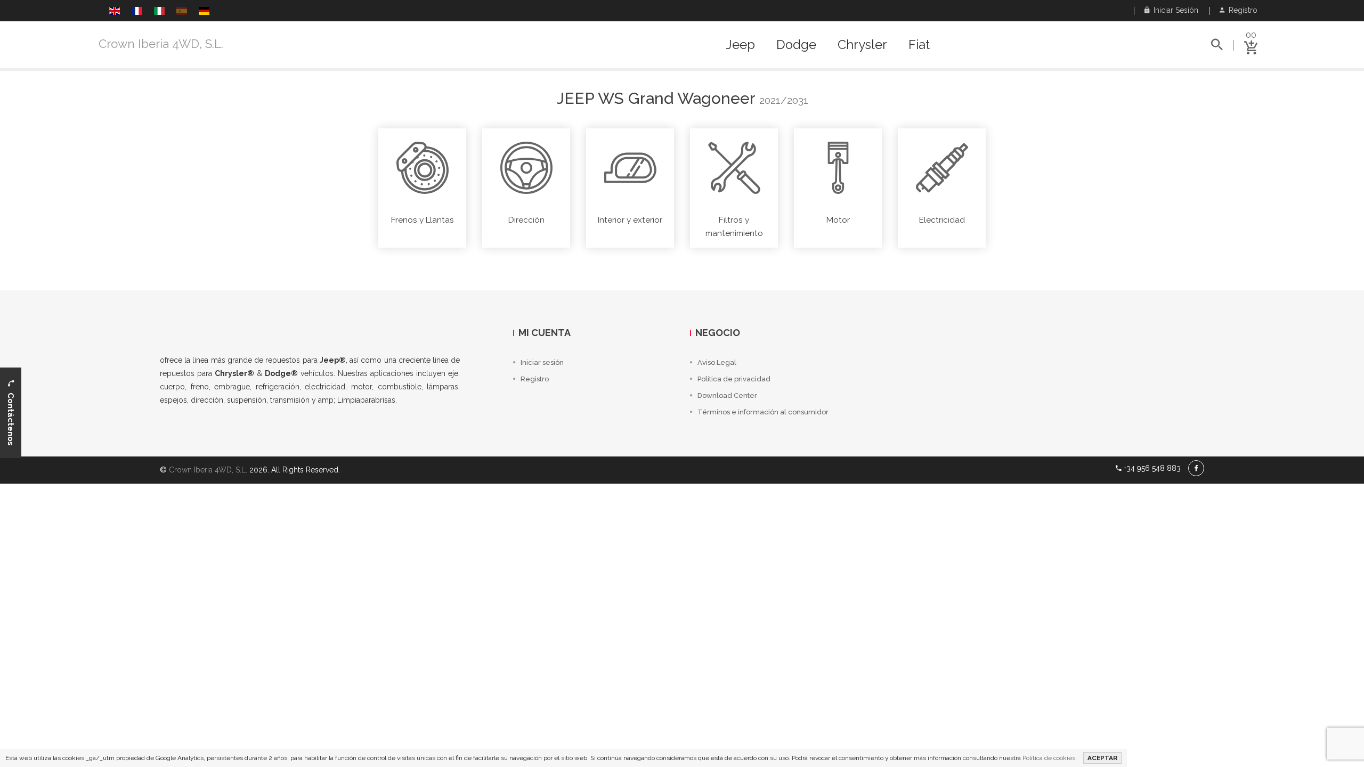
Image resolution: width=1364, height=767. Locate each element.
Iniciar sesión (1173, 10)
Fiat (919, 44)
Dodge (796, 44)
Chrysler (862, 44)
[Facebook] (1196, 468)
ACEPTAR (1102, 758)
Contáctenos (10, 416)
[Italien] (159, 12)
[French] (137, 12)
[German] (204, 12)
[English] (115, 12)
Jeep (740, 44)
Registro (1240, 10)
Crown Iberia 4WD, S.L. (161, 44)
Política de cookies (1048, 758)
